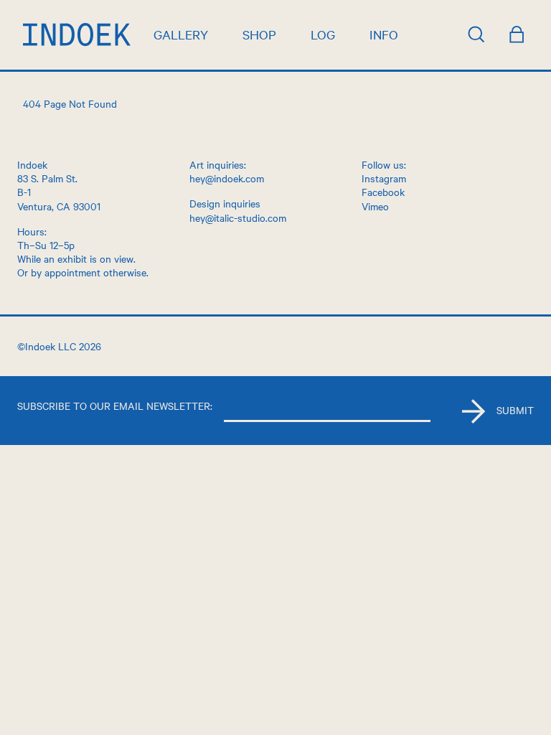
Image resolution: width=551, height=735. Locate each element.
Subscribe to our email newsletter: (114, 406)
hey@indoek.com (226, 178)
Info (383, 34)
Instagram (384, 178)
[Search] (476, 34)
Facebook (383, 191)
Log (323, 34)
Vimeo (375, 206)
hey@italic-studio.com (237, 217)
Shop (259, 34)
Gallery (181, 34)
